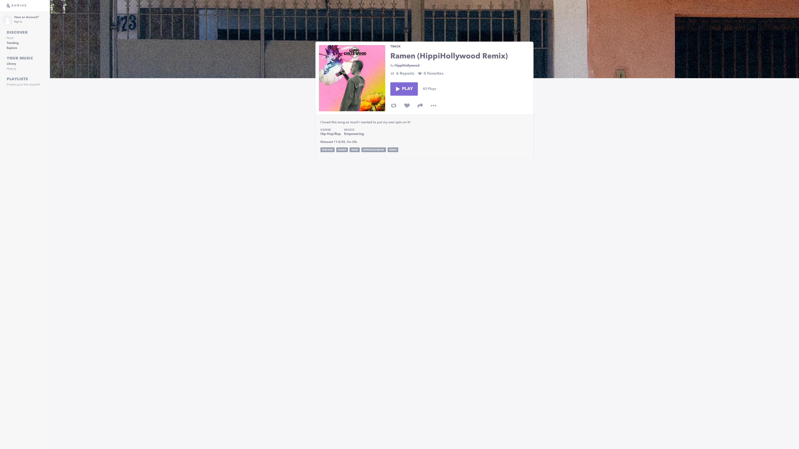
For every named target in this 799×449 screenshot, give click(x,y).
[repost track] (393, 105)
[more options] (433, 105)
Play (407, 89)
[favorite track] (407, 105)
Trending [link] (13, 43)
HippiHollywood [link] (407, 65)
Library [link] (11, 63)
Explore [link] (12, 48)
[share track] (420, 105)
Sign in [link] (18, 22)
